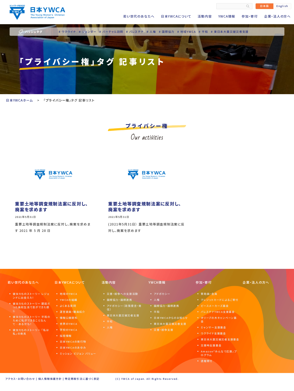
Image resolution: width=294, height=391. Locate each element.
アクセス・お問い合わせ (20, 379)
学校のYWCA (68, 330)
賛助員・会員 (209, 294)
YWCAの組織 (68, 300)
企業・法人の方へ (277, 16)
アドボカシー (162, 294)
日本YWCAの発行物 (73, 341)
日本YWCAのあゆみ (73, 347)
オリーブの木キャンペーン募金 (219, 319)
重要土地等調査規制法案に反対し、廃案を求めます (51, 206)
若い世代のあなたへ (139, 16)
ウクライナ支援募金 (213, 333)
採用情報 (66, 336)
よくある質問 (68, 306)
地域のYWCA (68, 294)
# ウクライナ (67, 32)
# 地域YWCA (186, 32)
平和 (110, 321)
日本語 (264, 6)
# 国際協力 (167, 32)
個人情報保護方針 (50, 379)
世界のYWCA (68, 324)
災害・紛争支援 (163, 330)
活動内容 (205, 16)
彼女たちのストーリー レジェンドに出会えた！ (31, 295)
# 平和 (203, 32)
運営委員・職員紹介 (72, 312)
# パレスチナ (135, 32)
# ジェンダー (87, 32)
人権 (110, 327)
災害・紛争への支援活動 (122, 294)
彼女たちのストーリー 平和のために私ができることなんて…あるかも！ (31, 320)
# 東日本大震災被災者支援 (230, 32)
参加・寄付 (250, 16)
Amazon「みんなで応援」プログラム (219, 353)
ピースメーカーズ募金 (215, 306)
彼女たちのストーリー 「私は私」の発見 (31, 331)
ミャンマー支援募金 (213, 327)
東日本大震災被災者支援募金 (220, 339)
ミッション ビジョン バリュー (78, 353)
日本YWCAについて (176, 16)
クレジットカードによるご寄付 (220, 300)
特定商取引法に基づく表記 (82, 379)
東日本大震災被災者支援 (123, 315)
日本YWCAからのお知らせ (171, 318)
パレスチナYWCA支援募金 (218, 312)
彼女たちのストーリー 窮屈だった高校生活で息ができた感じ (31, 307)
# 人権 (151, 32)
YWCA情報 (226, 16)
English (282, 6)
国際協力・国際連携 (119, 300)
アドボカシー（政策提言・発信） (124, 307)
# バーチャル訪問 (111, 32)
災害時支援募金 (211, 345)
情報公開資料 (69, 318)
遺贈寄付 (207, 361)
